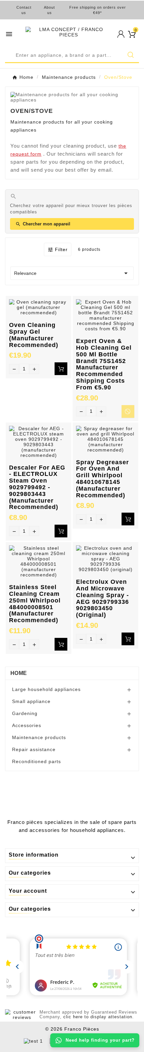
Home (18, 673)
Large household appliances (46, 689)
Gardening (25, 713)
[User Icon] (121, 34)
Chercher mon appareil (42, 224)
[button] (72, 55)
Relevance (72, 273)
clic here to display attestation (97, 1017)
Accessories (26, 725)
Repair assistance (34, 749)
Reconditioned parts (36, 761)
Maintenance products (39, 737)
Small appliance (31, 701)
